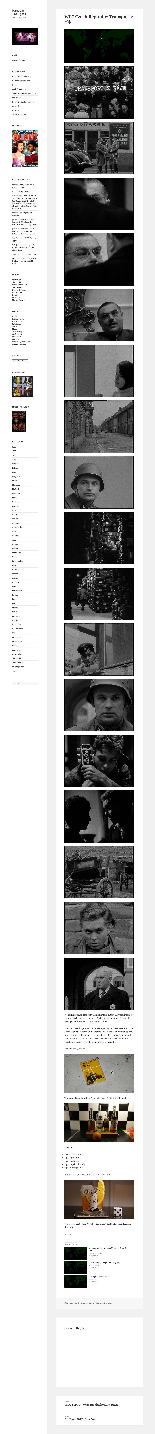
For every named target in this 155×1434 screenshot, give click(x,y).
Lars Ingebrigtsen (19, 60)
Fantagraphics (18, 316)
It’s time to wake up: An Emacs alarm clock (24, 247)
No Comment (17, 629)
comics (15, 519)
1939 (14, 447)
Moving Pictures (18, 300)
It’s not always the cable (21, 81)
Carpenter (16, 506)
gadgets (15, 574)
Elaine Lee (16, 329)
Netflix (15, 620)
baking (15, 468)
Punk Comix (17, 334)
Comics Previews (19, 344)
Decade (15, 295)
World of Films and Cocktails (101, 1223)
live (13, 603)
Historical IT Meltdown (21, 76)
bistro (14, 481)
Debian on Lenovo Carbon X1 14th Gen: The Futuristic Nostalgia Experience (25, 222)
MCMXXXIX (17, 297)
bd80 (14, 472)
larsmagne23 (88, 1303)
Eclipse (15, 548)
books (14, 497)
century (15, 514)
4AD (14, 455)
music (14, 612)
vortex (15, 671)
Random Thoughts (19, 12)
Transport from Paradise (77, 1098)
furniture (16, 569)
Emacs (14, 557)
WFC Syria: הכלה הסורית (98, 1276)
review (15, 645)
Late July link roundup (21, 245)
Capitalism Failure (19, 89)
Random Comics (22, 191)
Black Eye (16, 339)
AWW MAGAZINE (19, 114)
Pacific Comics (18, 321)
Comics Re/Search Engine (22, 342)
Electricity (16, 98)
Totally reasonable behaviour (24, 93)
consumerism (17, 527)
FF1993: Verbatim (29, 254)
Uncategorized (18, 667)
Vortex (15, 326)
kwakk (15, 595)
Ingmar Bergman (19, 290)
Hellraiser (16, 582)
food (14, 565)
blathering (16, 489)
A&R (14, 459)
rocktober (16, 650)
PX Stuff (15, 106)
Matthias (15, 213)
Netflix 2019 (17, 292)
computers (16, 523)
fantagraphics (17, 561)
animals (15, 464)
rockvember (17, 654)
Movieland (16, 280)
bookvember (17, 502)
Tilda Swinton (17, 287)
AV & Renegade (18, 331)
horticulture (17, 591)
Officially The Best (19, 285)
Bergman (16, 476)
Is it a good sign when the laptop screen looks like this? (24, 261)
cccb (14, 510)
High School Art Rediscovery (23, 102)
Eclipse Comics (18, 319)
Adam (14, 258)
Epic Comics (17, 324)
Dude (14, 85)
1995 (14, 451)
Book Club (16, 493)
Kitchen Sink (17, 337)
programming (18, 637)
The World (16, 282)
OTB (14, 633)
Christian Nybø (18, 185)
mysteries (16, 616)
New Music (16, 624)
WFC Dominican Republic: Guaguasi (104, 1262)
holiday (15, 586)
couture (15, 536)
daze (14, 540)
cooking (15, 531)
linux (14, 599)
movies (15, 607)
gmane (15, 578)
